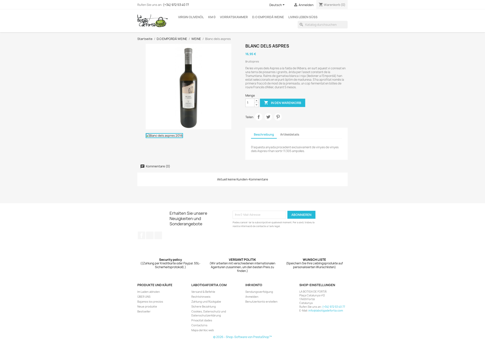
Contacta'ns (199, 325)
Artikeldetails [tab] (289, 135)
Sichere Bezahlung (203, 306)
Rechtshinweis (200, 296)
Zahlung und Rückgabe (206, 301)
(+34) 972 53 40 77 (176, 5)
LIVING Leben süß (303, 17)
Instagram (158, 235)
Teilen (258, 117)
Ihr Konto (253, 285)
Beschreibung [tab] (264, 135)
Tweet (268, 117)
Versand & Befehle (203, 292)
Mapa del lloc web (202, 330)
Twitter (150, 235)
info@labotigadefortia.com (325, 310)
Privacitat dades (201, 320)
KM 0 (212, 17)
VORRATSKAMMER (234, 17)
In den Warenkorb (282, 102)
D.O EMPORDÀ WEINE (268, 17)
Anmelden (251, 296)
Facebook (141, 235)
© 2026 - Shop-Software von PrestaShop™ (242, 337)
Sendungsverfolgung (259, 292)
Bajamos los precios (150, 301)
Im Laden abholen (148, 292)
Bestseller (144, 311)
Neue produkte (147, 306)
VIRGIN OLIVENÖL (191, 17)
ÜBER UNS (143, 296)
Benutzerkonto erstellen (261, 301)
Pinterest (278, 117)
